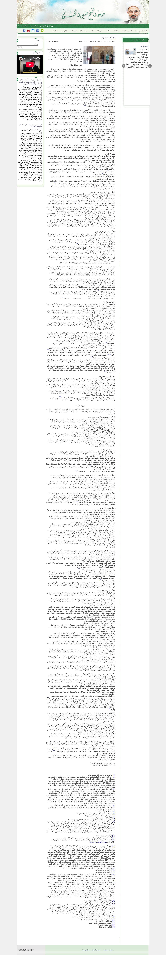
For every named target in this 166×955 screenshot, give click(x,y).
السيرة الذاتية (127, 31)
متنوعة (103, 37)
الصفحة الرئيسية (141, 31)
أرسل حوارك (23, 79)
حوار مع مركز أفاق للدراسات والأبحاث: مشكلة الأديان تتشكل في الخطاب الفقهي (37, 26)
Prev (123, 66)
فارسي (64, 31)
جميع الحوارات (35, 79)
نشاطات (73, 31)
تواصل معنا (143, 33)
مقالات (116, 31)
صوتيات (55, 31)
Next (150, 66)
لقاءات (107, 31)
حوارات (99, 31)
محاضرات (83, 31)
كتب (91, 31)
